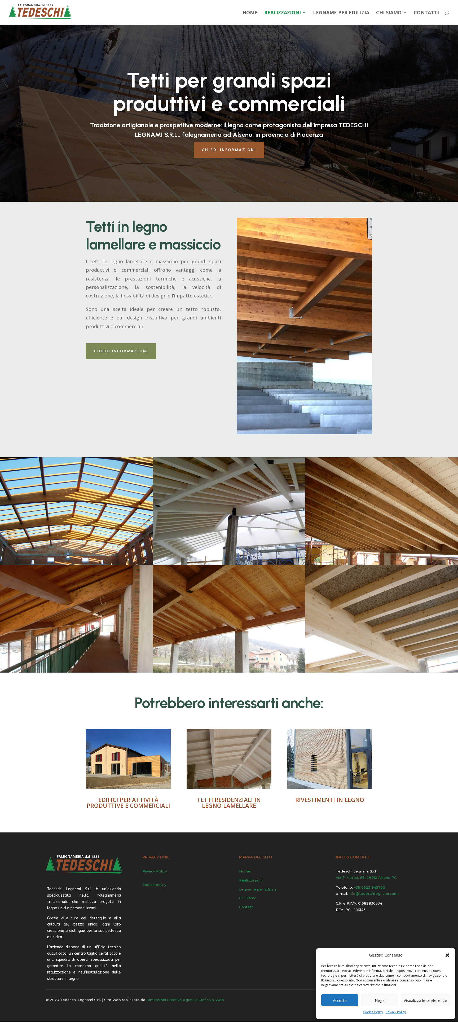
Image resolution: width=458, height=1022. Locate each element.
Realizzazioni (282, 13)
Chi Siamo (389, 13)
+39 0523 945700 (369, 887)
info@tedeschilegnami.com (373, 893)
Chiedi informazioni (229, 150)
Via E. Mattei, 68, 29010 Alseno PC (366, 877)
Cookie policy (154, 885)
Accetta (340, 1000)
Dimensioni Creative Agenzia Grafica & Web (185, 1000)
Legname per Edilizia (341, 13)
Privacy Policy (396, 1012)
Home (250, 13)
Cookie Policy (373, 1012)
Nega (380, 1000)
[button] (447, 955)
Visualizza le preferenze (425, 1000)
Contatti (426, 13)
